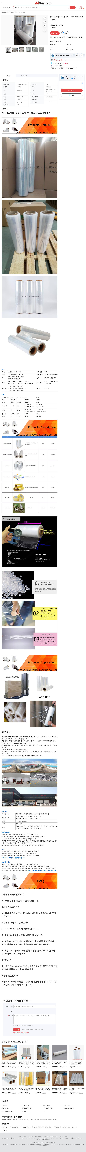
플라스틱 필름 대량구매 (69, 1127)
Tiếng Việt (38, 1139)
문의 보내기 (54, 33)
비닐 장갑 (4, 1105)
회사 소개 (20, 1136)
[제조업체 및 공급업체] (43, 3)
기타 (44, 1111)
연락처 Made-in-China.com (51, 1136)
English (9, 1138)
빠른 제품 (61, 1136)
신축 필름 (22, 12)
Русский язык (33, 1138)
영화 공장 (5, 1127)
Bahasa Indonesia (46, 1139)
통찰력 (66, 1136)
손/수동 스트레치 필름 (7, 1111)
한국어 (61, 1138)
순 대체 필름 (25, 1105)
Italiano (39, 1138)
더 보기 (4, 1130)
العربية (57, 1138)
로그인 (71, 68)
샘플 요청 (79, 37)
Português (20, 1138)
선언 (25, 1136)
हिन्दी (71, 1138)
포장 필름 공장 (15, 1127)
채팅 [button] (66, 33)
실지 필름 (24, 1111)
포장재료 (17, 12)
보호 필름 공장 (26, 1127)
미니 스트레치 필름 (48, 1108)
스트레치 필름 (46, 1105)
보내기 (17, 1030)
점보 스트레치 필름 (69, 1108)
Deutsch (45, 1138)
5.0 (67, 78)
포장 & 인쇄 (10, 12)
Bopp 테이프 (5, 1108)
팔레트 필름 (48, 1127)
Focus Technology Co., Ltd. (45, 1142)
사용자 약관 (30, 1136)
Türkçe (80, 1138)
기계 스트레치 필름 (27, 1108)
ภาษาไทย (75, 1138)
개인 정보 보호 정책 (39, 1136)
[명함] (82, 83)
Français (26, 1138)
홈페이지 (4, 12)
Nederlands (51, 1138)
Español (14, 1138)
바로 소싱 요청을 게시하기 (21, 1032)
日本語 (66, 1138)
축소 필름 (56, 1127)
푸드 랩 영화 (67, 1105)
